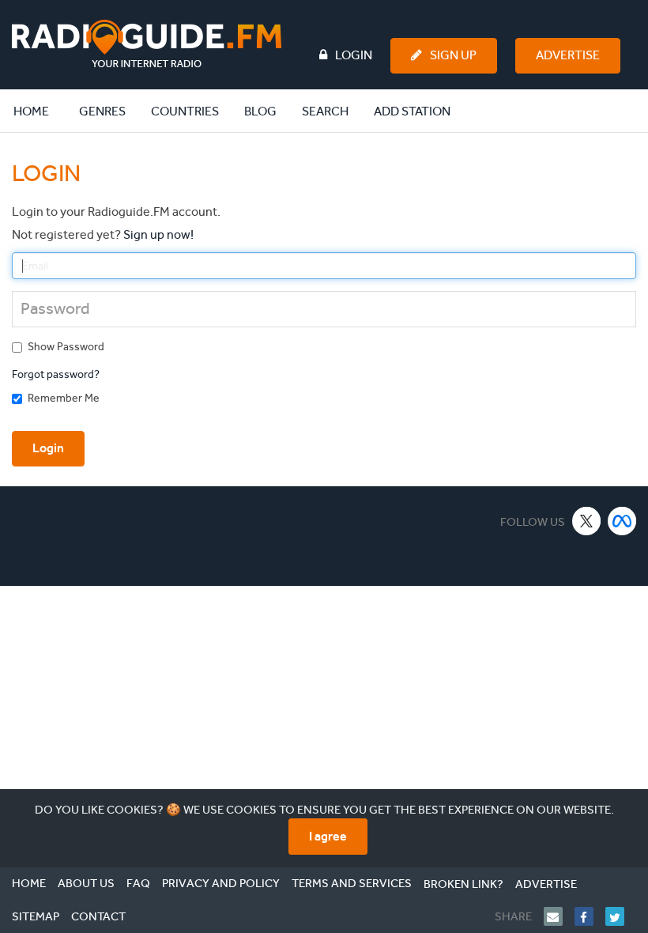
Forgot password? (56, 374)
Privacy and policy (221, 883)
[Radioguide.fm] (146, 44)
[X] (587, 520)
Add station (412, 111)
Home (39, 111)
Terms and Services (352, 883)
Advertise (568, 54)
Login (353, 54)
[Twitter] (620, 916)
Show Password (66, 346)
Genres (102, 111)
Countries (185, 111)
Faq (138, 883)
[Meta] (622, 520)
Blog (260, 111)
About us (86, 883)
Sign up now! (158, 234)
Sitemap (35, 916)
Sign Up (453, 54)
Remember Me (64, 398)
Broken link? (463, 884)
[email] (559, 916)
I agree (328, 836)
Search (325, 111)
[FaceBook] (590, 916)
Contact (98, 916)
